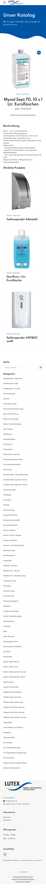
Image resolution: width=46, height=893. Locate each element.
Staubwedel (7, 657)
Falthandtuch (8, 449)
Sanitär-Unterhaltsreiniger (12, 616)
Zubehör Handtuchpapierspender (15, 763)
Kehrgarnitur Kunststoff (11, 520)
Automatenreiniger (10, 404)
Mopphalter (7, 561)
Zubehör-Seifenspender (11, 768)
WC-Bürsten (7, 743)
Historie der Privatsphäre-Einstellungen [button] (23, 879)
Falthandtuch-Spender (11, 454)
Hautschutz (7, 500)
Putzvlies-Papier (9, 591)
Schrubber (7, 626)
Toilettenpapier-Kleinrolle (12, 697)
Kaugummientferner (10, 515)
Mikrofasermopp (9, 550)
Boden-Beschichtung (10, 414)
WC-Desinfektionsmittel (12, 748)
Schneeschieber (9, 621)
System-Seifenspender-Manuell (14, 672)
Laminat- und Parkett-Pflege (13, 545)
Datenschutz (7, 820)
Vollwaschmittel (9, 737)
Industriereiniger (9, 510)
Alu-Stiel (6, 399)
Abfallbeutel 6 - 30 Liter (11, 389)
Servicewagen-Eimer (10, 641)
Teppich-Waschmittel (11, 687)
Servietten (6, 652)
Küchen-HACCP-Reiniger (12, 535)
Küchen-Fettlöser (9, 530)
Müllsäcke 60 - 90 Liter (11, 571)
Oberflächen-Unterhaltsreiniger (14, 576)
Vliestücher (7, 732)
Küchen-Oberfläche (10, 540)
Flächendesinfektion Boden (13, 459)
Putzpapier (7, 586)
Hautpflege (7, 495)
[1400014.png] (23, 191)
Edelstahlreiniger (9, 439)
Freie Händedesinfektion (12, 464)
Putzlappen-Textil (9, 581)
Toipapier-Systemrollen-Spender (15, 717)
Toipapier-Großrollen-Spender (14, 707)
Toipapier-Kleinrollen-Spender (14, 712)
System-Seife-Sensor (10, 667)
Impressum (7, 817)
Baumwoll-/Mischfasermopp (13, 409)
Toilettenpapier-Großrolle (12, 692)
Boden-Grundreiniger (10, 419)
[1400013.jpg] (23, 310)
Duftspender (7, 434)
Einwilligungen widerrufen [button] (23, 881)
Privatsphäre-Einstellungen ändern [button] (23, 877)
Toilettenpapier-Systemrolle (13, 702)
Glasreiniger (7, 469)
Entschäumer (8, 444)
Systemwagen (8, 682)
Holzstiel (6, 505)
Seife (5, 631)
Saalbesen (7, 606)
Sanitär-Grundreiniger (11, 611)
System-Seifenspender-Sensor (14, 677)
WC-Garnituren (8, 758)
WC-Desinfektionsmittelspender (14, 753)
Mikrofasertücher (9, 555)
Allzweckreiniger (9, 394)
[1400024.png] (23, 249)
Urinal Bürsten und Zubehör (13, 727)
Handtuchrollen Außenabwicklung (15, 474)
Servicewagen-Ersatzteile (12, 646)
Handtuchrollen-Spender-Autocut (15, 485)
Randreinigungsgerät (10, 601)
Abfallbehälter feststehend (13, 378)
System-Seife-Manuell (11, 662)
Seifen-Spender (23, 94)
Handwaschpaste (9, 490)
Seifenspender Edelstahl (22, 219)
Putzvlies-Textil (8, 596)
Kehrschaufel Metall (10, 525)
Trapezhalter (7, 722)
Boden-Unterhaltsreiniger (12, 424)
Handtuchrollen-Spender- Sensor (15, 480)
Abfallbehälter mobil (10, 383)
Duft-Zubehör (8, 429)
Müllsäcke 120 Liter (10, 566)
